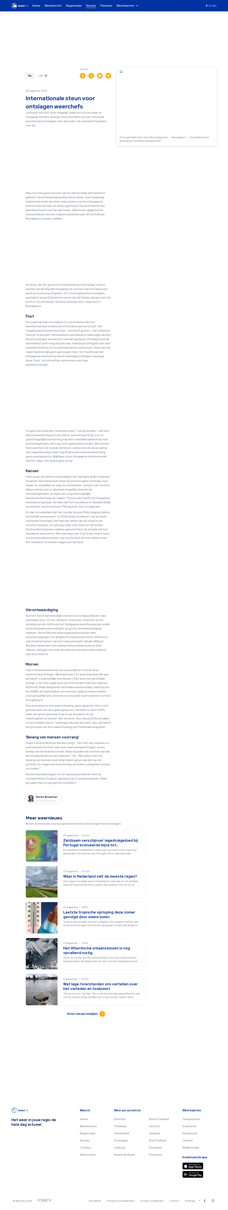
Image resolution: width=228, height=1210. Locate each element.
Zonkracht (189, 1126)
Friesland (120, 1126)
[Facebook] (204, 1200)
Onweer (187, 1140)
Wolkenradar (190, 1147)
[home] (20, 5)
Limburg (119, 1147)
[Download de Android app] (192, 1174)
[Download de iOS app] (192, 1166)
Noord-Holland (159, 1119)
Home (84, 1119)
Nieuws (85, 1140)
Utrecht (154, 1126)
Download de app (194, 1157)
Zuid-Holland (157, 1140)
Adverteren (88, 1154)
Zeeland (154, 1133)
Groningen (121, 1140)
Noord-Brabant (124, 1154)
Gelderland (121, 1133)
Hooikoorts (189, 1133)
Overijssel (155, 1147)
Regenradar (88, 1133)
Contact (85, 1147)
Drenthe (119, 1119)
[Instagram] (213, 1200)
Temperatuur (191, 1119)
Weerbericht (88, 1126)
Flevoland (155, 1154)
